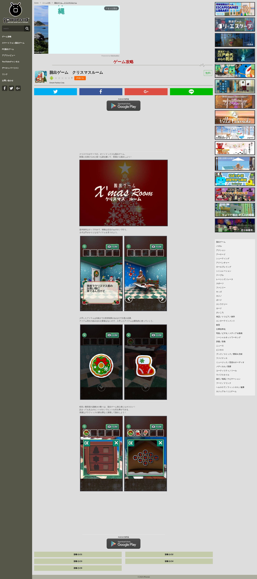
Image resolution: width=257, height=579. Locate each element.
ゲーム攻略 (6, 36)
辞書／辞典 (221, 341)
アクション (221, 250)
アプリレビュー (8, 55)
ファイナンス (221, 358)
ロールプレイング (223, 267)
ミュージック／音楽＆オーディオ (230, 362)
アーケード (221, 254)
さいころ (220, 312)
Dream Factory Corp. (57, 83)
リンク (5, 74)
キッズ (219, 292)
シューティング (222, 258)
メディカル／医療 (223, 366)
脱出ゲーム (221, 242)
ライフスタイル (222, 375)
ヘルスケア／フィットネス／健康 (230, 387)
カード (219, 308)
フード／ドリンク (223, 383)
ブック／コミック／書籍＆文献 (229, 354)
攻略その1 (78, 554)
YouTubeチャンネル (10, 62)
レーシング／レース (224, 279)
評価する (80, 78)
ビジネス (220, 350)
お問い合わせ (7, 80)
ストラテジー (221, 304)
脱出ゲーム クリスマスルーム (65, 3)
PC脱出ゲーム (8, 49)
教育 (218, 325)
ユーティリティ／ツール (226, 371)
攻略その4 (169, 561)
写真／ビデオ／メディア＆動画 (229, 333)
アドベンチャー (222, 263)
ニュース (220, 346)
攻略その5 (78, 568)
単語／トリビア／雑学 (225, 317)
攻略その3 (78, 561)
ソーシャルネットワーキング (228, 337)
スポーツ (220, 283)
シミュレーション (223, 271)
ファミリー (221, 287)
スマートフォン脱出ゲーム (13, 43)
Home (36, 3)
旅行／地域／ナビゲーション (228, 379)
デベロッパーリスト (10, 68)
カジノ (219, 296)
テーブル (220, 275)
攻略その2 (169, 554)
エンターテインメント (225, 321)
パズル (219, 246)
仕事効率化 (221, 329)
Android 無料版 (123, 99)
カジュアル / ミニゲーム (226, 391)
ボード (219, 300)
